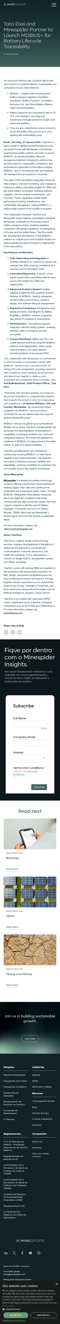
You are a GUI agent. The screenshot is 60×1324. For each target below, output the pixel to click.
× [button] (56, 1284)
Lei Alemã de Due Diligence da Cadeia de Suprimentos (15, 1215)
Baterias (36, 1075)
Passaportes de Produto (15, 1081)
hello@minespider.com (14, 1274)
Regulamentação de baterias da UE (13, 1157)
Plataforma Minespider (14, 1075)
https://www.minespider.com (18, 529)
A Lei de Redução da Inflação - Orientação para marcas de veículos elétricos (16, 1145)
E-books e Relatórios (42, 1119)
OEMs (35, 1081)
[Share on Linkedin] (19, 632)
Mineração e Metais (42, 1087)
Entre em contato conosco (40, 1155)
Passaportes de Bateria (15, 1087)
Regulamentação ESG (14, 1206)
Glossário (36, 1125)
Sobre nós (37, 1141)
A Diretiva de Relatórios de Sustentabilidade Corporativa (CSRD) (15, 1197)
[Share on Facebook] (6, 632)
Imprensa (36, 1147)
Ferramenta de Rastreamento (11, 1112)
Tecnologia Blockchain (43, 1101)
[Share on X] (12, 632)
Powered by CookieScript (14, 1321)
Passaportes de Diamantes (11, 1094)
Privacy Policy (8, 1305)
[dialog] (30, 1302)
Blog (34, 1107)
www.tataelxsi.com (13, 613)
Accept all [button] (16, 1315)
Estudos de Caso (40, 1113)
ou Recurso (9, 1119)
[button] (52, 4)
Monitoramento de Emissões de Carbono (14, 1103)
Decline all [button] (43, 1315)
